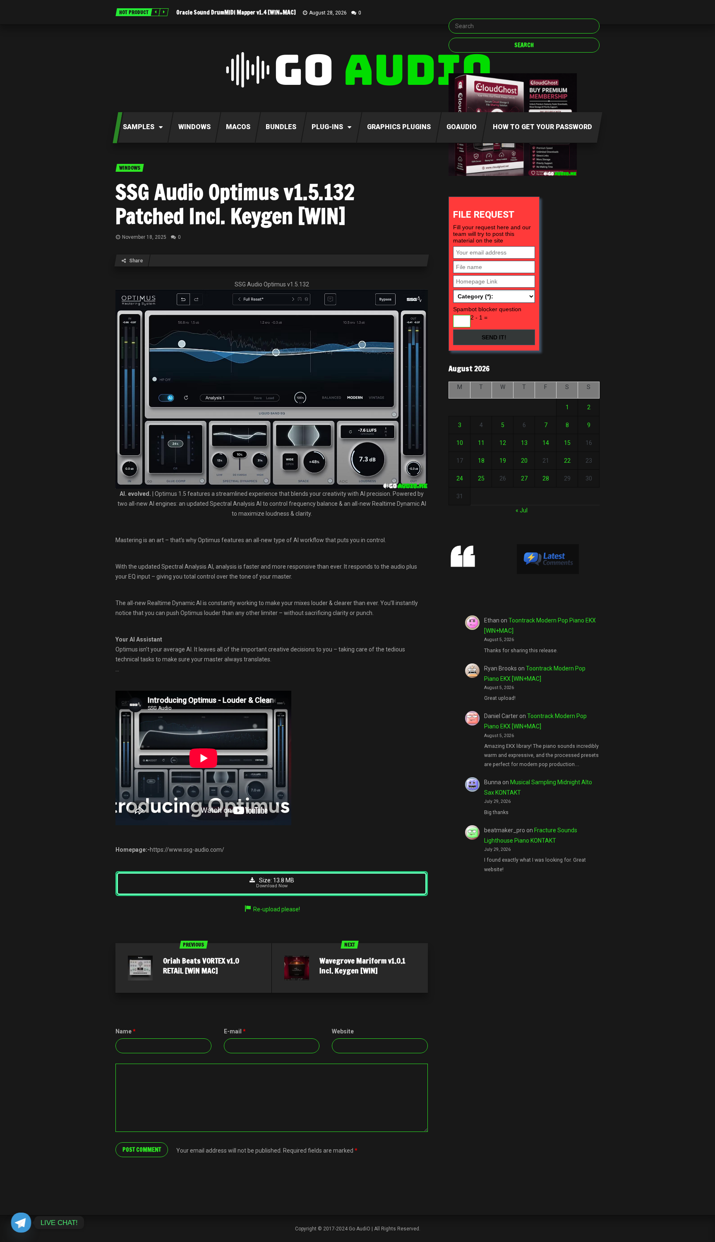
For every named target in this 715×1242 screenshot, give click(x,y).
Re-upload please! (276, 909)
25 (481, 478)
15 (567, 443)
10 (459, 443)
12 (502, 443)
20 (524, 460)
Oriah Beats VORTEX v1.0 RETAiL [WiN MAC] (201, 965)
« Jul (522, 510)
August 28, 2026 (328, 13)
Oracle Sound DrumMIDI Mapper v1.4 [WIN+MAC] (236, 12)
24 (459, 478)
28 (545, 478)
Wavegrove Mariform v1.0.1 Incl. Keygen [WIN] (362, 965)
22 (567, 460)
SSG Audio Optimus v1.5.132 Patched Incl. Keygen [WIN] (235, 204)
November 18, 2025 (144, 237)
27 (524, 478)
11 (481, 443)
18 (481, 460)
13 (524, 443)
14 (545, 443)
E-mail (235, 1031)
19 (502, 460)
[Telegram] (21, 1222)
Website (343, 1031)
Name (125, 1031)
